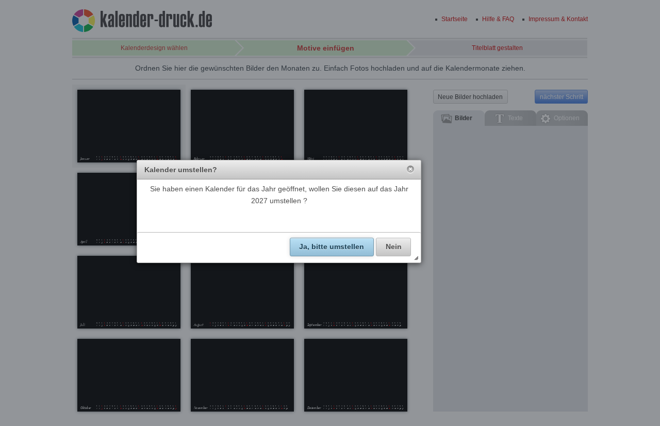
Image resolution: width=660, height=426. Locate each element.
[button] (410, 170)
